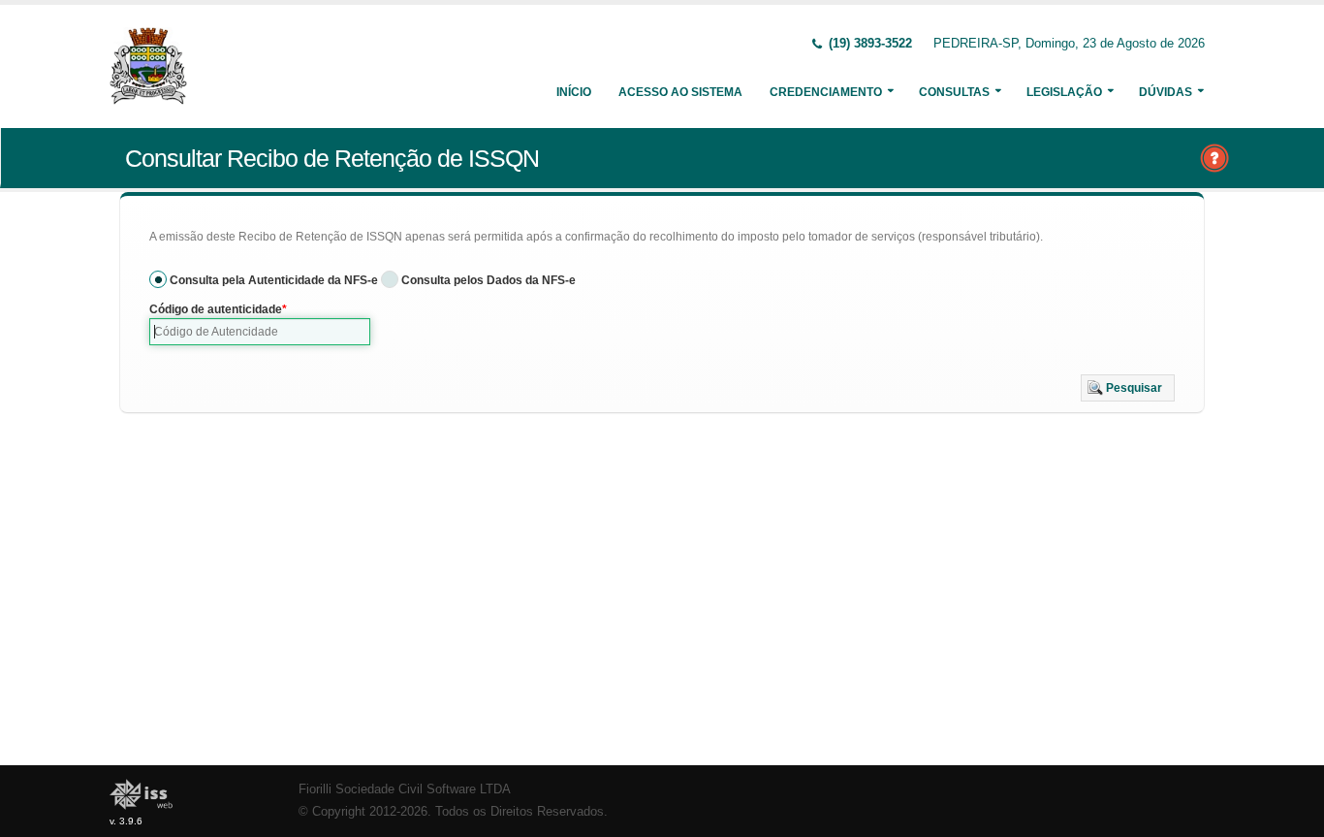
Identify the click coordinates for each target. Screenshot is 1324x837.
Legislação (1064, 92)
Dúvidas (1165, 92)
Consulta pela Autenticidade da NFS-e (274, 280)
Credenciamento (826, 92)
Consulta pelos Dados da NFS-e (488, 280)
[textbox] (259, 331)
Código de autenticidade (215, 309)
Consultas (954, 92)
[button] (1128, 388)
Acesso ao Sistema (680, 92)
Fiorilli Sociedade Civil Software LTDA (405, 789)
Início (573, 92)
